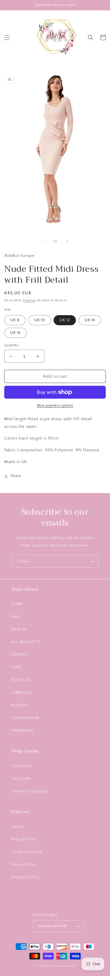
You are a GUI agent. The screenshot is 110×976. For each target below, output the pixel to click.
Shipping (29, 300)
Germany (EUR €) (52, 926)
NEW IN (18, 629)
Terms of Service (26, 852)
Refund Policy (23, 839)
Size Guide (20, 778)
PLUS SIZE (20, 680)
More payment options (55, 405)
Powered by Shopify (64, 966)
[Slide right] (67, 241)
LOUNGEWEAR (25, 718)
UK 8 (14, 320)
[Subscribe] (92, 561)
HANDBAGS (22, 730)
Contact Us (21, 766)
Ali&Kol (48, 966)
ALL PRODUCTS (25, 642)
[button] (7, 37)
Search (17, 826)
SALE (16, 617)
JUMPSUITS (21, 693)
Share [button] (16, 476)
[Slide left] (42, 241)
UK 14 (90, 320)
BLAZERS (19, 705)
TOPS (16, 667)
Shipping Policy (25, 877)
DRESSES (19, 654)
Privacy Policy (23, 864)
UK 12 (65, 320)
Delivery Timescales (29, 791)
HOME (17, 604)
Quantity (11, 345)
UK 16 (15, 333)
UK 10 (39, 320)
